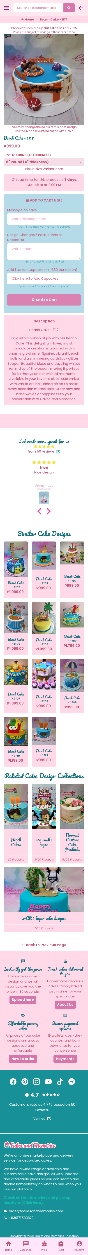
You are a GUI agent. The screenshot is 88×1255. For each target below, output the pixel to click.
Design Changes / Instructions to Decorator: (35, 237)
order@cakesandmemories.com (33, 1211)
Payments (65, 1058)
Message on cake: (22, 210)
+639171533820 (19, 1217)
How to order (23, 1058)
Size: (27, 154)
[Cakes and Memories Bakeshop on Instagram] (36, 1082)
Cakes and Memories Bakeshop (57, 1236)
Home (27, 19)
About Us (65, 1004)
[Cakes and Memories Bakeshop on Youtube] (48, 1082)
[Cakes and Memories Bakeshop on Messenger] (71, 1082)
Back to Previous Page (44, 944)
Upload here (23, 999)
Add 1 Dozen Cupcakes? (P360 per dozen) (42, 269)
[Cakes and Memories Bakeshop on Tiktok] (60, 1082)
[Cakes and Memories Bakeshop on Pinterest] (24, 1082)
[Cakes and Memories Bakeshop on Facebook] (13, 1082)
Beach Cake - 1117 (53, 19)
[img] (44, 446)
